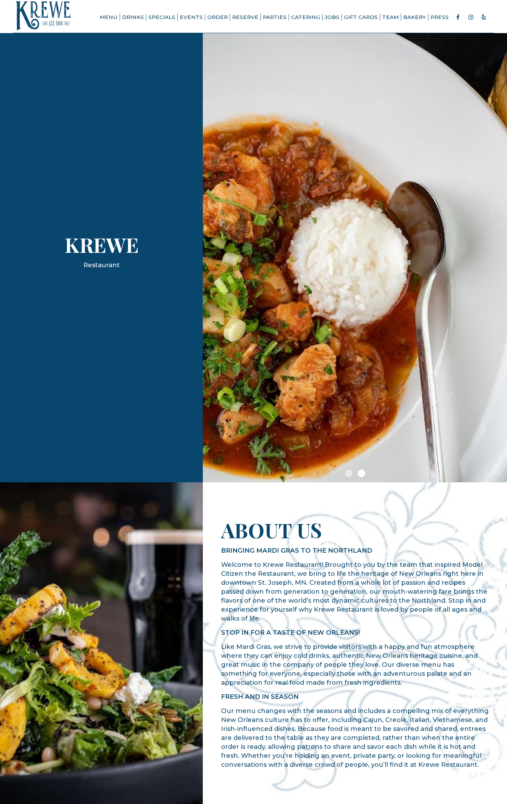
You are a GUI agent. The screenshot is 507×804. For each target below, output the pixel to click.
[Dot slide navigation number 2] (361, 473)
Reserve (245, 17)
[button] (502, 477)
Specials (161, 17)
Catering (305, 17)
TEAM (390, 17)
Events (191, 17)
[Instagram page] (470, 17)
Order (217, 17)
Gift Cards (361, 17)
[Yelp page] (483, 17)
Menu (109, 17)
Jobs (332, 17)
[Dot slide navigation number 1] (348, 473)
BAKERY (414, 17)
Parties (275, 17)
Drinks (133, 17)
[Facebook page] (458, 17)
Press (439, 17)
